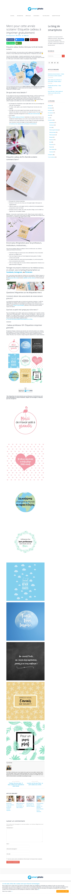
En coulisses (46, 15)
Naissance (51, 139)
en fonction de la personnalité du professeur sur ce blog (19, 319)
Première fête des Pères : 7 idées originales (54, 86)
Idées (49, 115)
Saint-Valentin (52, 149)
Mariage (51, 137)
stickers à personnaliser (18, 305)
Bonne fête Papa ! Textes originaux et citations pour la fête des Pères (55, 92)
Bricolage (28, 15)
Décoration (20, 15)
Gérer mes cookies (6, 891)
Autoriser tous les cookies (62, 891)
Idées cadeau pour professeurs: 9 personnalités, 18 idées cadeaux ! (20, 805)
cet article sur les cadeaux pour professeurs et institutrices (23, 123)
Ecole (14, 35)
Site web (8, 853)
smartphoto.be (56, 15)
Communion (51, 125)
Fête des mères (52, 132)
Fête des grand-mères (53, 129)
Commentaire (10, 827)
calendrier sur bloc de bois (29, 278)
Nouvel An (51, 144)
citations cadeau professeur (17, 117)
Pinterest (28, 272)
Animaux (49, 105)
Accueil (12, 15)
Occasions (36, 15)
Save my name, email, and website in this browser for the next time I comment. (25, 859)
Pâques (50, 147)
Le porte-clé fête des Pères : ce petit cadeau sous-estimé (35, 784)
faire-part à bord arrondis (34, 113)
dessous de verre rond (13, 278)
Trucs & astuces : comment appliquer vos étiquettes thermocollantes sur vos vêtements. (40, 807)
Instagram (18, 272)
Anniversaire (51, 122)
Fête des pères (52, 134)
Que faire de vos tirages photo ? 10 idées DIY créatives (30, 805)
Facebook (9, 272)
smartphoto (50, 154)
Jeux (49, 117)
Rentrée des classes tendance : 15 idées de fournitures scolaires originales (10, 807)
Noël (50, 142)
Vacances (51, 151)
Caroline (9, 763)
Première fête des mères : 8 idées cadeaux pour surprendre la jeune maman (16, 785)
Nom (8, 843)
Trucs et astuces (51, 157)
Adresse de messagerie (12, 848)
